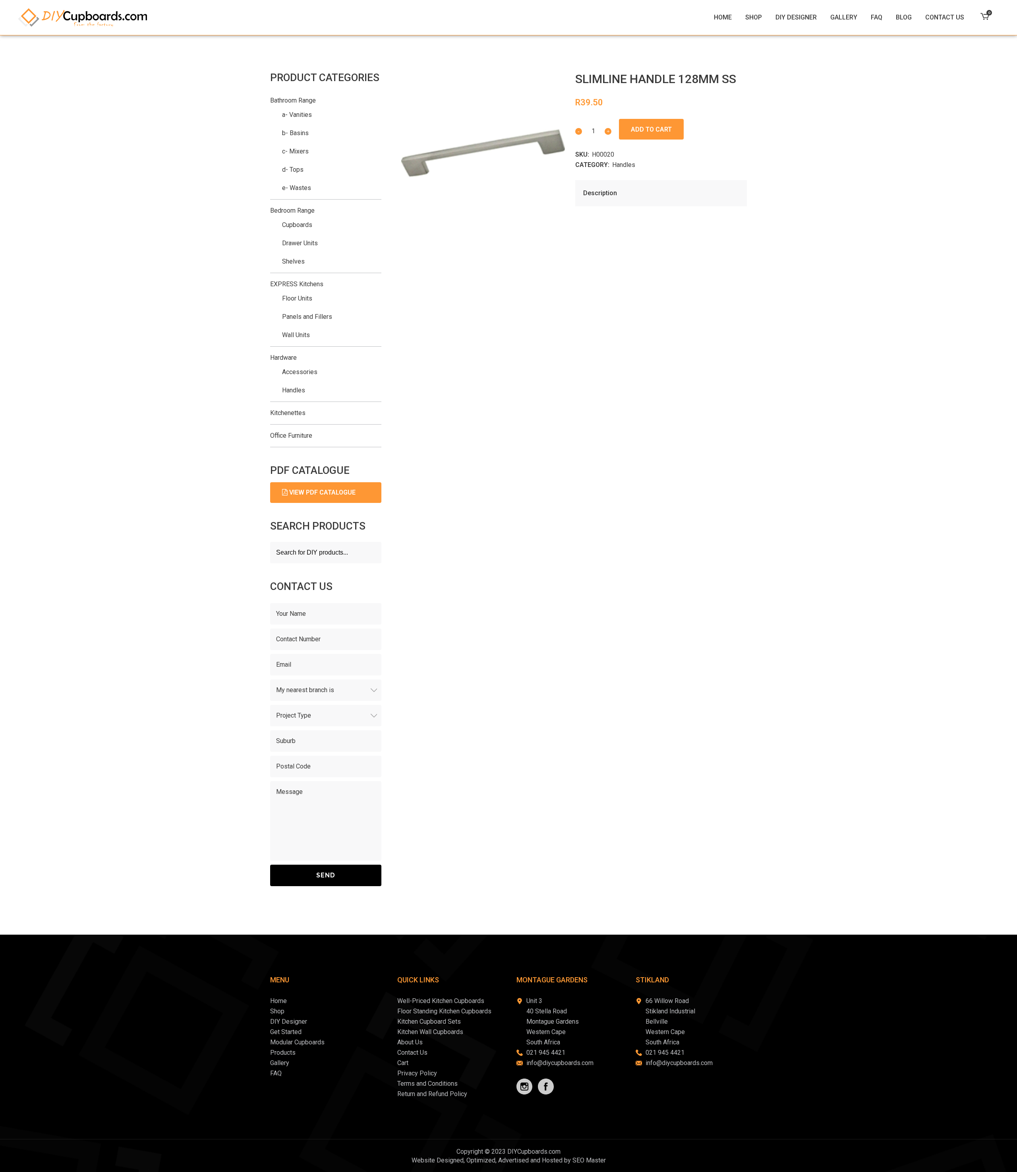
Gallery (279, 1063)
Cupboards (297, 225)
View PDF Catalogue (322, 492)
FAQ (276, 1073)
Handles (623, 165)
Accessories (299, 372)
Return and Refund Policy (432, 1094)
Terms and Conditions (427, 1083)
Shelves (293, 261)
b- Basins (295, 133)
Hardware (283, 357)
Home (278, 1001)
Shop (277, 1011)
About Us (410, 1042)
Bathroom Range (293, 100)
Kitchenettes (287, 413)
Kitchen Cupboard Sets (429, 1021)
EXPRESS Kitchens (296, 284)
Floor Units (297, 298)
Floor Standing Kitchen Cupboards (444, 1011)
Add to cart (651, 129)
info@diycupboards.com (560, 1063)
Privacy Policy (417, 1073)
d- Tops (293, 169)
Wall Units (296, 335)
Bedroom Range (292, 210)
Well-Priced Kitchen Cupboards (440, 1001)
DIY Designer (288, 1021)
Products (283, 1052)
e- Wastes (296, 188)
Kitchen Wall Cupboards (430, 1032)
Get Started (286, 1032)
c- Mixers (295, 151)
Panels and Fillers (307, 316)
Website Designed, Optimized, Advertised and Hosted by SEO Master (509, 1160)
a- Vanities (297, 114)
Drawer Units (300, 243)
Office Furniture (291, 435)
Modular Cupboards (297, 1042)
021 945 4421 (545, 1052)
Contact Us (412, 1052)
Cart (402, 1063)
